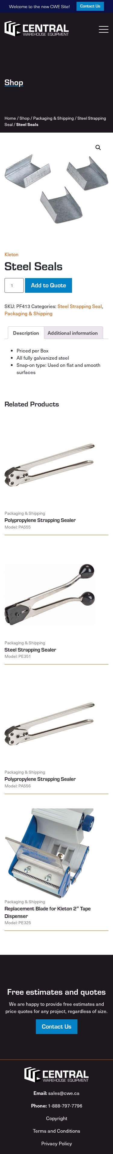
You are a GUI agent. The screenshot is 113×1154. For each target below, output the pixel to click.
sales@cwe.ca (56, 1092)
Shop (25, 118)
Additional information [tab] (73, 332)
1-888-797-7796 (56, 1105)
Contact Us (90, 6)
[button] (98, 147)
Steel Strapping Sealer (30, 649)
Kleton (11, 254)
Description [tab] (26, 332)
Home (10, 118)
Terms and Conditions (56, 1130)
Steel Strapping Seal (80, 306)
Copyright (56, 1118)
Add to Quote (48, 285)
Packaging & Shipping (53, 118)
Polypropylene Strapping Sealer (40, 519)
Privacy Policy (56, 1143)
